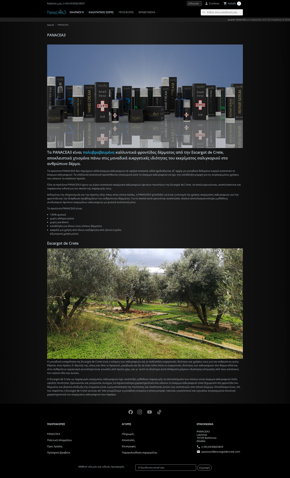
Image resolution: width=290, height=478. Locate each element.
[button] (212, 3)
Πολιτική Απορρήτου (59, 440)
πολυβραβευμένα (98, 152)
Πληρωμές (128, 434)
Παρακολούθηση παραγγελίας (139, 452)
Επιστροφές (129, 446)
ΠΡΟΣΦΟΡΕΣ (126, 12)
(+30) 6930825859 (212, 446)
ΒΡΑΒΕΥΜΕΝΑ (147, 12)
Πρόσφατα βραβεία (58, 452)
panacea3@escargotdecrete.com (220, 451)
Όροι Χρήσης (55, 446)
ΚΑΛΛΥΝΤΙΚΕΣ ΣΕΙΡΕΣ (101, 12)
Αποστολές (128, 440)
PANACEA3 (53, 434)
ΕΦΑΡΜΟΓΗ (77, 12)
